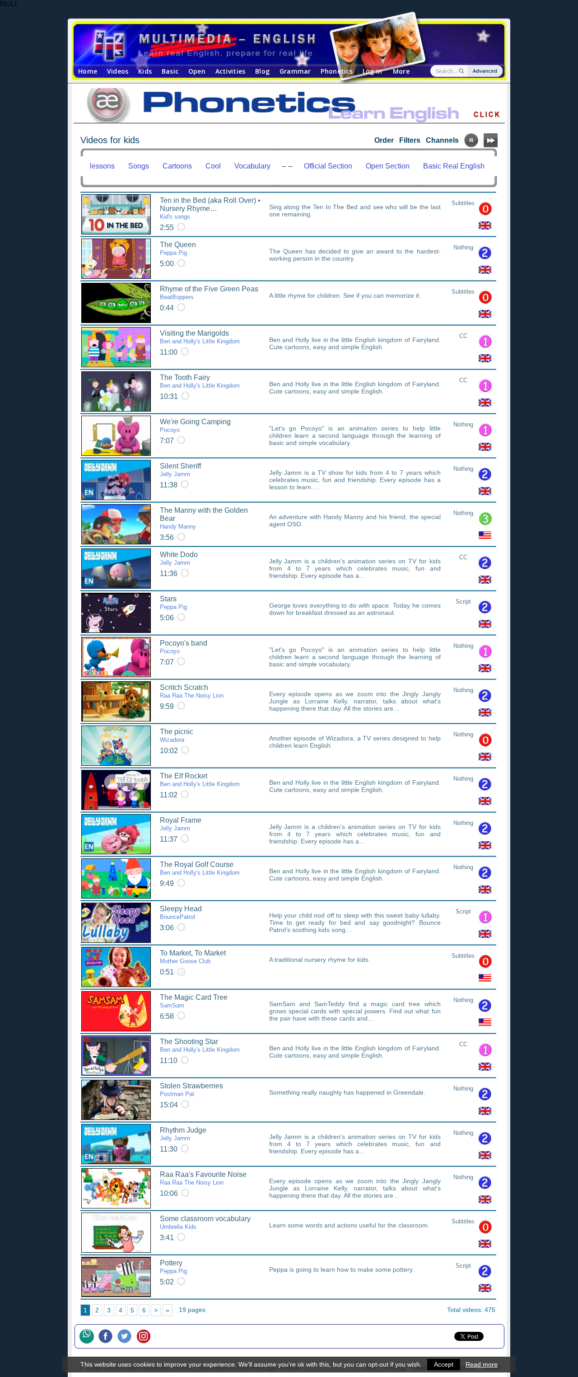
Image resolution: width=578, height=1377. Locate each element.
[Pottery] (116, 1277)
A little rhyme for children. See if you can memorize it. (345, 295)
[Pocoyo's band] (116, 657)
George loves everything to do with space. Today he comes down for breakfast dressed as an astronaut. (355, 609)
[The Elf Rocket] (116, 790)
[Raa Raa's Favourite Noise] (116, 1188)
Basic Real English (454, 166)
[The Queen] (116, 259)
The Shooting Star (200, 1045)
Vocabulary (252, 166)
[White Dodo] (116, 568)
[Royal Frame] (116, 834)
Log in (372, 71)
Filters (409, 140)
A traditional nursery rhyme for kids (318, 959)
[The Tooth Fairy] (116, 391)
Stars (173, 602)
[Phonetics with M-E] (289, 106)
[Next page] (491, 145)
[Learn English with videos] (281, 44)
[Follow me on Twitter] (126, 1336)
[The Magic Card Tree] (116, 1011)
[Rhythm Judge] (116, 1144)
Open (196, 71)
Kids (145, 71)
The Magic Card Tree (194, 1001)
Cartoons (177, 166)
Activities (230, 71)
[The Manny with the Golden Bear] (116, 524)
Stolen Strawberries (191, 1089)
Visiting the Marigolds (200, 337)
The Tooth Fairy (200, 381)
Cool (213, 166)
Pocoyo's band (183, 647)
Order (384, 140)
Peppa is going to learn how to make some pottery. (341, 1269)
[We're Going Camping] (116, 436)
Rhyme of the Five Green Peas (209, 292)
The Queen (178, 248)
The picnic (176, 735)
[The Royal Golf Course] (116, 878)
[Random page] (471, 145)
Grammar (295, 71)
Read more (482, 1364)
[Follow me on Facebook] (107, 1336)
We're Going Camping (195, 425)
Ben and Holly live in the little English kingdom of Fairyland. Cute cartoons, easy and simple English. (355, 343)
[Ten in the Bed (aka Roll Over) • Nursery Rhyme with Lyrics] (116, 214)
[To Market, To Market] (116, 967)
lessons (102, 166)
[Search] (462, 71)
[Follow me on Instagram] (145, 1336)
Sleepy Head (181, 912)
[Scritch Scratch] (116, 701)
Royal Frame (180, 824)
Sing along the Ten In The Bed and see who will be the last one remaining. (355, 210)
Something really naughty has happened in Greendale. (347, 1092)
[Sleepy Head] (116, 923)
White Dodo (179, 558)
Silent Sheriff (180, 470)
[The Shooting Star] (116, 1055)
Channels (442, 140)
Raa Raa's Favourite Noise (203, 1178)
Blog (262, 71)
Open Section (388, 166)
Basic (170, 71)
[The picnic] (116, 746)
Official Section (328, 166)
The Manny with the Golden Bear (204, 518)
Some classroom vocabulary (205, 1222)
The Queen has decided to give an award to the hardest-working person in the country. (355, 255)
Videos (118, 71)
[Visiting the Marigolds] (116, 347)
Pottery (173, 1266)
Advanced (485, 70)
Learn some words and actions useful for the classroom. (349, 1225)
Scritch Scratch (192, 691)
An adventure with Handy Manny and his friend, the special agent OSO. (355, 520)
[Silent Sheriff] (116, 480)
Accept (443, 1364)
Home (87, 71)
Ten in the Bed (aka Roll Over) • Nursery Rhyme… (210, 208)
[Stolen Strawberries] (116, 1100)
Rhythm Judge (183, 1134)
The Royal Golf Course (200, 868)
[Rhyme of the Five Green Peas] (116, 303)
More (401, 71)
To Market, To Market (193, 957)
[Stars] (116, 613)
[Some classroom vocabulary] (116, 1233)
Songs (138, 166)
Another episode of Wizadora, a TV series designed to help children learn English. (355, 742)
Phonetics (337, 71)
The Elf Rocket (200, 779)
